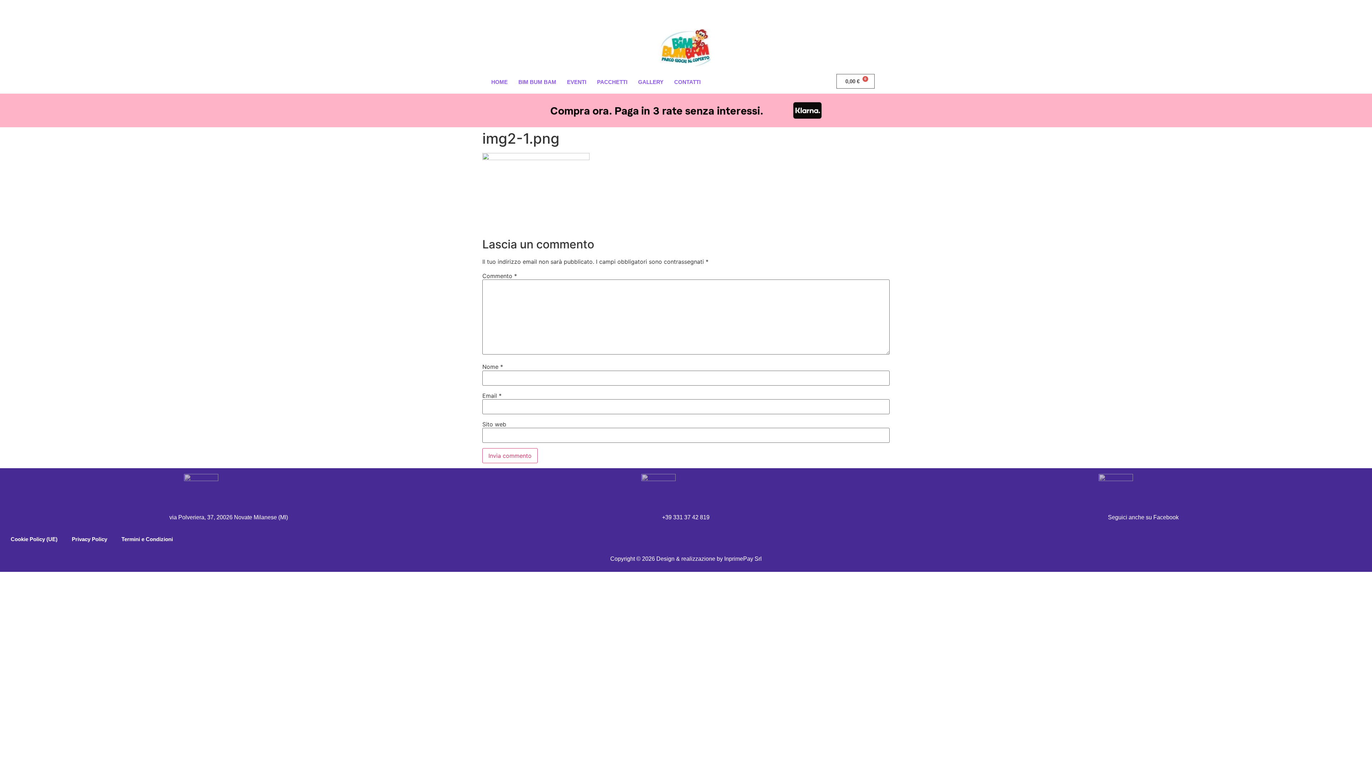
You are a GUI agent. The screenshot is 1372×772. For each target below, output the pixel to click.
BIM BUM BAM (537, 82)
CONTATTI (687, 82)
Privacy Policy (89, 539)
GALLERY (650, 82)
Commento (499, 276)
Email (492, 396)
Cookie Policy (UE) (34, 539)
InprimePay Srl (743, 559)
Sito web (494, 424)
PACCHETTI (612, 82)
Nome (492, 367)
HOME (499, 82)
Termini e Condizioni (147, 539)
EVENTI (576, 82)
